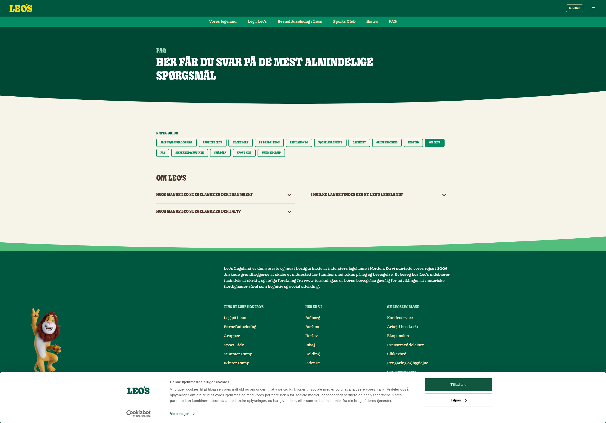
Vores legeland (223, 21)
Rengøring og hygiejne (407, 363)
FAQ (393, 21)
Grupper (232, 336)
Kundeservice (400, 318)
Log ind (574, 8)
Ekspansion (398, 336)
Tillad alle (458, 385)
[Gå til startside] (21, 8)
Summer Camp (238, 354)
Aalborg (312, 318)
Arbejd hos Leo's (402, 327)
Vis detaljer (179, 414)
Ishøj (310, 345)
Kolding (312, 354)
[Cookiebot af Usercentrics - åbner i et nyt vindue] (138, 413)
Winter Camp (236, 363)
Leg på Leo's (235, 318)
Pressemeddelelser (405, 345)
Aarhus (312, 327)
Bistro (372, 21)
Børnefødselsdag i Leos (300, 21)
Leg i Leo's (257, 21)
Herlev (311, 336)
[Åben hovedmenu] (593, 8)
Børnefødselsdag (240, 327)
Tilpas (456, 400)
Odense (312, 363)
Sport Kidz (234, 345)
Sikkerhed (397, 354)
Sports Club (344, 21)
